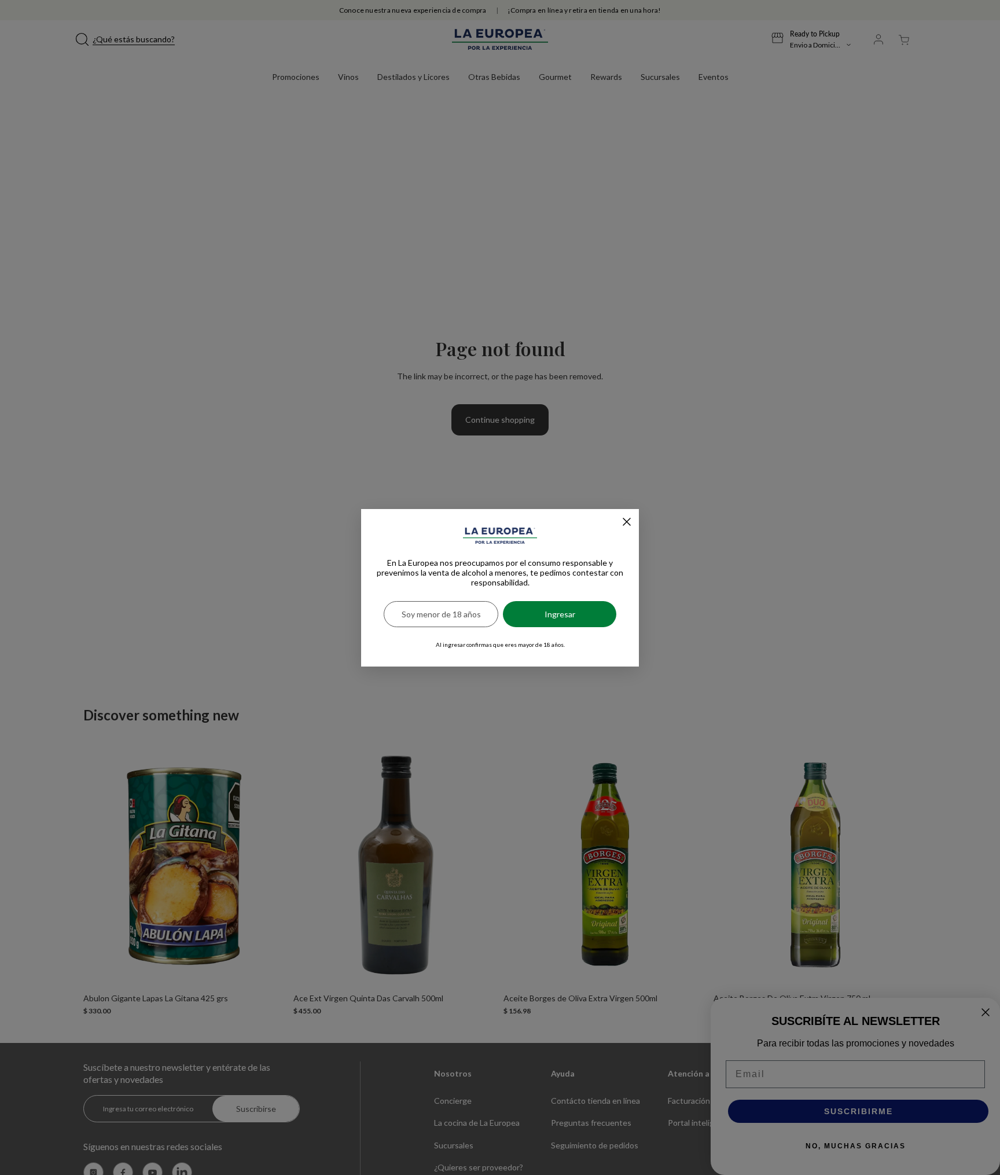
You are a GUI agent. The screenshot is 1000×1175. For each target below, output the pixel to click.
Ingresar (560, 614)
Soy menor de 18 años (441, 614)
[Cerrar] (627, 522)
